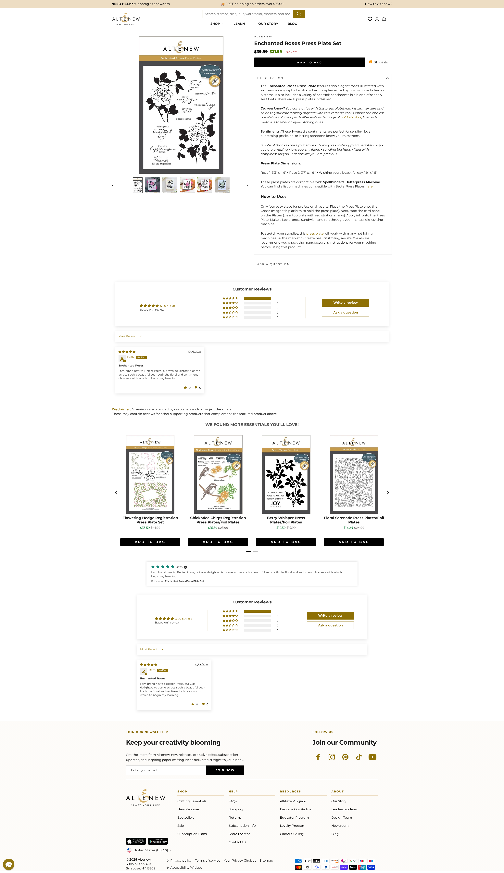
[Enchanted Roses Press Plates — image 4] (187, 185)
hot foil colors (351, 117)
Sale (180, 826)
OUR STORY (268, 24)
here (369, 186)
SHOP (215, 24)
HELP (233, 792)
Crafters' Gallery (292, 834)
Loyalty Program (292, 826)
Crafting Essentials (191, 801)
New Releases (188, 809)
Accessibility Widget (186, 867)
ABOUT (337, 792)
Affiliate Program (293, 801)
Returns (235, 817)
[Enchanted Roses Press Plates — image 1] (137, 185)
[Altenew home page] (126, 19)
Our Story (338, 801)
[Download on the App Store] (136, 841)
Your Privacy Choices (240, 860)
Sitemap (266, 860)
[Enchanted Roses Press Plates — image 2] (152, 185)
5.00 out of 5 (168, 305)
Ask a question (273, 264)
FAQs (233, 801)
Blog (335, 834)
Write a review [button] (345, 302)
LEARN (239, 24)
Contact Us (237, 842)
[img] (127, 351)
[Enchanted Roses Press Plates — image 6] (222, 185)
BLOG (292, 24)
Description (270, 78)
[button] (230, 298)
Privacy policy (181, 860)
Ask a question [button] (345, 312)
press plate (315, 233)
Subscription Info (242, 826)
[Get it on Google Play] (158, 841)
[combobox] (248, 14)
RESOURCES (290, 792)
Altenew (263, 36)
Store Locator (239, 834)
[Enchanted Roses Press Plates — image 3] (169, 185)
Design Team (341, 817)
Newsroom (340, 826)
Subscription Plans (192, 834)
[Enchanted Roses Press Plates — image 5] (204, 185)
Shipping (236, 809)
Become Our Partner (296, 809)
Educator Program (294, 817)
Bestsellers (186, 817)
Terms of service (207, 860)
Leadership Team (344, 809)
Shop (182, 792)
